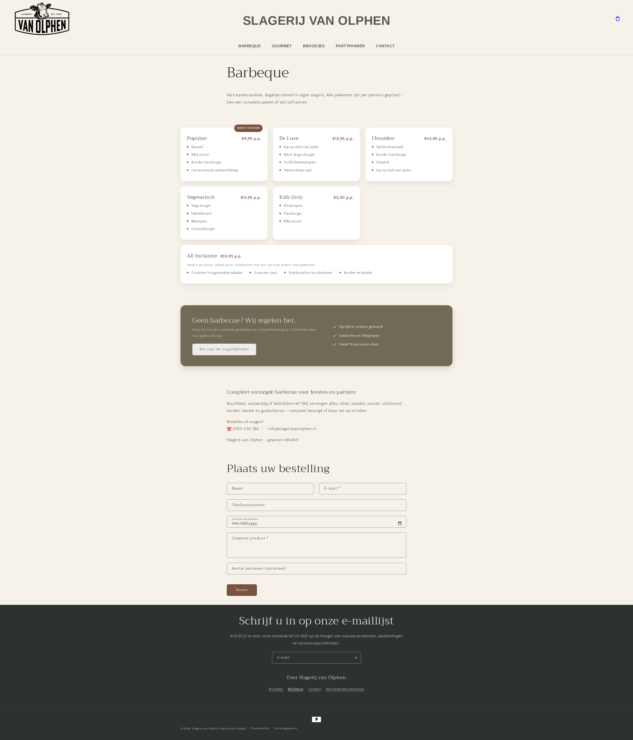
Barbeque (249, 46)
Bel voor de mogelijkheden (224, 349)
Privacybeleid (260, 728)
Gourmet (282, 46)
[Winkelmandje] (617, 18)
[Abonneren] (355, 657)
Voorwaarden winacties (345, 689)
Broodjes (314, 46)
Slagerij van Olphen (316, 20)
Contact (385, 46)
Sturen (242, 590)
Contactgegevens (285, 728)
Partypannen (350, 46)
